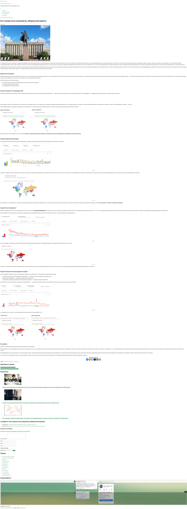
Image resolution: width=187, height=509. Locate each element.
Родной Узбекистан (6, 475)
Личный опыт (5, 462)
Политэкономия (5, 473)
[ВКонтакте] (87, 359)
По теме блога (5, 470)
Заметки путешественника (8, 457)
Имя (1, 441)
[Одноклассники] (90, 359)
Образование (5, 467)
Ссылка (15, 130)
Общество (2, 24)
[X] (95, 359)
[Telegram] (92, 359)
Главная (4, 10)
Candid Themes (22, 507)
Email (1, 443)
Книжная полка (5, 461)
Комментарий (3, 438)
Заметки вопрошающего (5, 3)
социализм (16, 361)
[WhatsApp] (100, 359)
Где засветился (5, 13)
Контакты (4, 15)
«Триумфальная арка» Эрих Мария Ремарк (9, 368)
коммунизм (11, 361)
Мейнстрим (4, 464)
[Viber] (97, 359)
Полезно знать (5, 471)
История (4, 459)
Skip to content (3, 1)
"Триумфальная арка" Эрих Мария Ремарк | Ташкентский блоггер (22, 424)
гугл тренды (6, 361)
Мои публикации (6, 12)
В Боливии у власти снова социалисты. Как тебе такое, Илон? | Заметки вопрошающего (26, 426)
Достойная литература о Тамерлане (7, 367)
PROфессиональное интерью (8, 456)
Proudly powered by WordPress (6, 507)
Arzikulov (11, 17)
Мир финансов (5, 465)
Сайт (1, 445)
